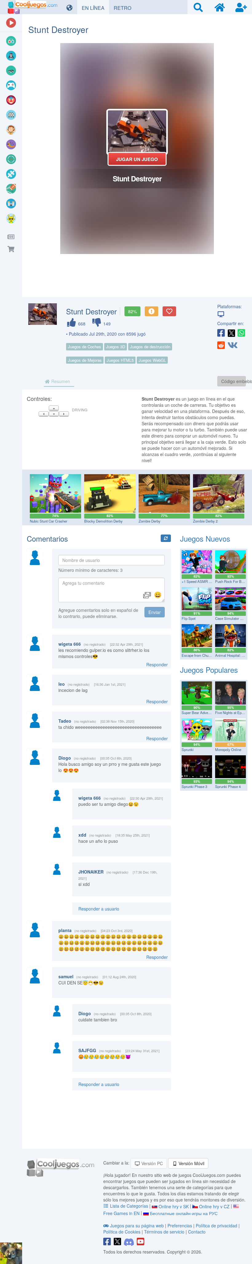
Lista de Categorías (129, 1206)
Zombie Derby (149, 521)
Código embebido (233, 381)
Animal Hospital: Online (233, 655)
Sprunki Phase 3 (194, 786)
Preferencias (180, 1225)
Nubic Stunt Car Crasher (48, 521)
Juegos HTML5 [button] (120, 360)
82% (132, 311)
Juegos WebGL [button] (152, 360)
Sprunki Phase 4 (228, 786)
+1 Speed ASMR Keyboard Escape (209, 581)
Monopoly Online (228, 749)
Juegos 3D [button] (115, 346)
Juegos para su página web (137, 1225)
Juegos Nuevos (205, 538)
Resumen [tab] (60, 381)
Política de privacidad (216, 1225)
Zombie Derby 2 (205, 521)
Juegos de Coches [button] (84, 346)
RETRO (125, 7)
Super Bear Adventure (199, 712)
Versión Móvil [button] (190, 1163)
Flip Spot (188, 618)
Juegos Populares (209, 669)
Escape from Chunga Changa (204, 655)
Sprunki (188, 749)
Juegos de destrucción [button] (150, 346)
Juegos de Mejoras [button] (85, 360)
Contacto (197, 1232)
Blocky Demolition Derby (103, 521)
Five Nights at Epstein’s (233, 712)
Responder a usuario (98, 909)
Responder (157, 664)
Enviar (154, 612)
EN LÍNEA (95, 7)
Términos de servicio (164, 1232)
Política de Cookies (121, 1232)
